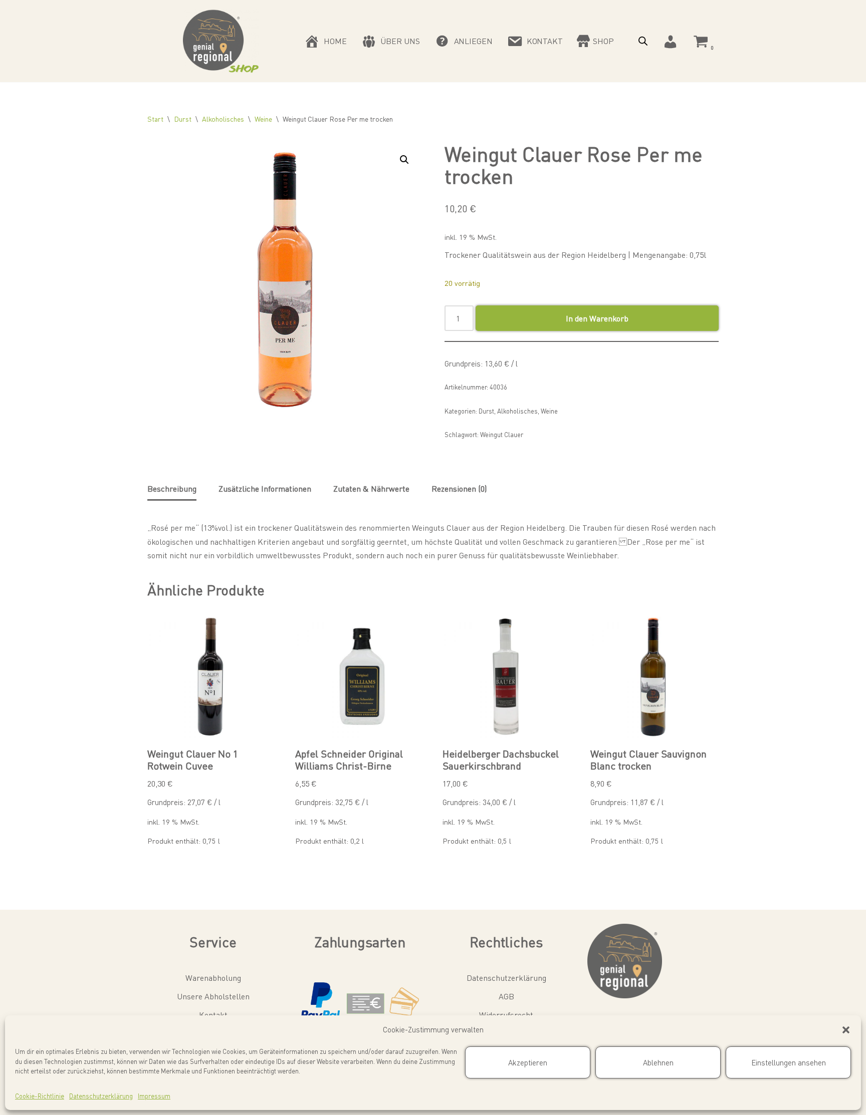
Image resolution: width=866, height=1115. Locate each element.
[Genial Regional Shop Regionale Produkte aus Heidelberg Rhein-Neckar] (221, 41)
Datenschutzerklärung (101, 1095)
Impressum (154, 1095)
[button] (846, 1030)
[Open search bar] (643, 41)
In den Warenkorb (597, 318)
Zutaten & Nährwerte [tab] (371, 488)
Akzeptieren (527, 1062)
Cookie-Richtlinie (39, 1095)
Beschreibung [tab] (171, 488)
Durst (182, 118)
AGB (506, 996)
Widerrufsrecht (506, 1014)
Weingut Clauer (501, 435)
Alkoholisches (223, 118)
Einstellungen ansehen (788, 1062)
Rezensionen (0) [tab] (459, 488)
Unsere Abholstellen (213, 996)
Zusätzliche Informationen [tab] (265, 488)
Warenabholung (213, 977)
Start (155, 118)
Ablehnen (658, 1062)
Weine (263, 118)
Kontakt (213, 1014)
